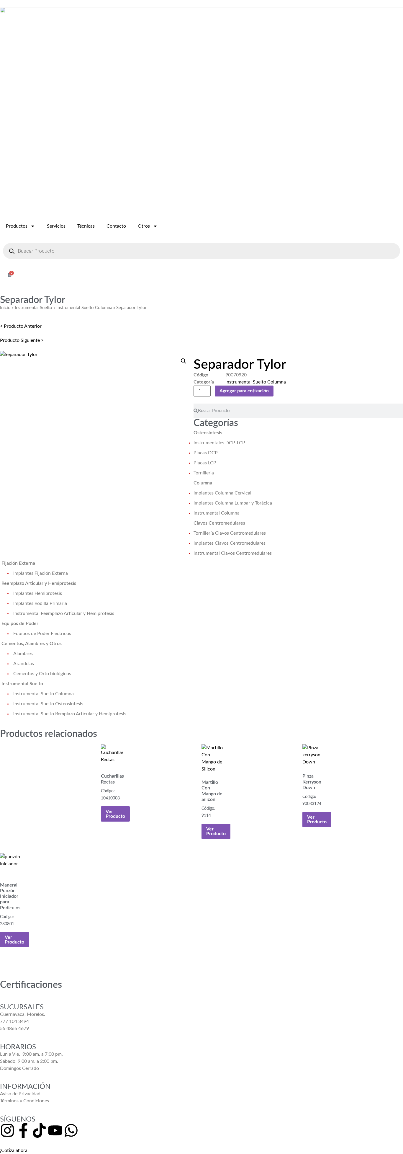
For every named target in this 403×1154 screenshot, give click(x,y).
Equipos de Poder (19, 623)
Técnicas (86, 226)
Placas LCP (205, 463)
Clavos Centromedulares (219, 523)
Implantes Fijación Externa (40, 573)
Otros (144, 226)
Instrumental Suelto (33, 308)
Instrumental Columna (217, 513)
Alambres (23, 653)
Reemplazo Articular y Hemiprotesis (38, 583)
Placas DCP (206, 452)
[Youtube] (55, 1130)
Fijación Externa (18, 563)
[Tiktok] (39, 1130)
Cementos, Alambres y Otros (31, 643)
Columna (203, 483)
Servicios (56, 226)
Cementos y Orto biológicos (42, 673)
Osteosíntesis (208, 432)
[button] (183, 361)
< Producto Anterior (21, 326)
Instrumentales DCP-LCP (219, 442)
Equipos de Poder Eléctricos (42, 633)
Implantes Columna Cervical (222, 493)
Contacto (116, 226)
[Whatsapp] (71, 1130)
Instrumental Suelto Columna (84, 308)
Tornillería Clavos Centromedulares (230, 533)
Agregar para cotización (244, 391)
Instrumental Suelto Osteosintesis (48, 703)
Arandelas (23, 663)
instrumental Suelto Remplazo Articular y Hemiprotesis (69, 713)
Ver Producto (115, 814)
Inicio (5, 308)
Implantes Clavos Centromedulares (230, 543)
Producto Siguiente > (22, 340)
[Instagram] (7, 1130)
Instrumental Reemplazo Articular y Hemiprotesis (63, 613)
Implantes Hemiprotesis (37, 593)
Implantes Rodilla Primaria (40, 603)
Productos (16, 226)
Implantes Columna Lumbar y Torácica (233, 503)
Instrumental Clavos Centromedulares (233, 553)
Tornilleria (204, 473)
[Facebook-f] (23, 1130)
